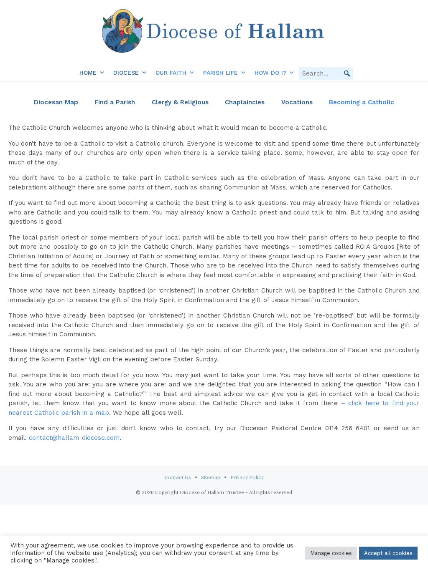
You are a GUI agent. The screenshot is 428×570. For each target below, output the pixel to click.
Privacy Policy (247, 477)
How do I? (270, 72)
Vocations (297, 102)
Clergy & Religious (180, 102)
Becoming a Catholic (361, 102)
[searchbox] (326, 73)
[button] (347, 73)
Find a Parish (114, 102)
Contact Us (178, 477)
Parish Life (220, 72)
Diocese (126, 72)
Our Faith (170, 72)
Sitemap (210, 477)
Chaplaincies (245, 102)
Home (88, 72)
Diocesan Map (56, 102)
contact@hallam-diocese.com (74, 437)
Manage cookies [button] (331, 553)
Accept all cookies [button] (388, 553)
